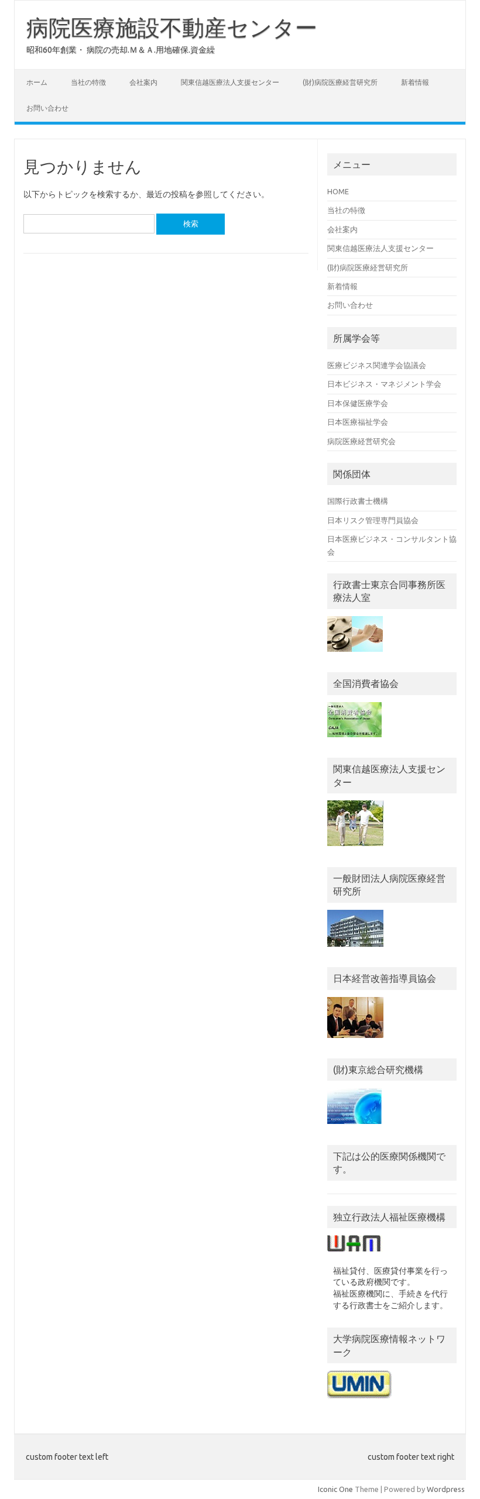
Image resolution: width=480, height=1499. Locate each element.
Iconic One (335, 1489)
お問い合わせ (47, 108)
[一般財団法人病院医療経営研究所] (355, 949)
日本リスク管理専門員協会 (373, 520)
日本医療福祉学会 (357, 422)
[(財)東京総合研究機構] (354, 1127)
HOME (338, 191)
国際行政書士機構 (357, 501)
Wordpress (446, 1489)
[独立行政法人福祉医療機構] (354, 1254)
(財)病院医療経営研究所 (340, 82)
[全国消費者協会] (354, 740)
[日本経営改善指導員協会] (355, 1041)
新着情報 (415, 82)
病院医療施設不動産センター (171, 27)
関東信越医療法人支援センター (230, 82)
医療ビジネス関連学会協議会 (376, 365)
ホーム (36, 82)
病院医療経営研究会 (361, 441)
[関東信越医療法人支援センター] (355, 849)
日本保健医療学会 (357, 403)
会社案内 (143, 82)
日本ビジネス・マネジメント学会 (384, 384)
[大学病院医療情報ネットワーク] (359, 1401)
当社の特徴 (88, 82)
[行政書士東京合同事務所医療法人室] (355, 654)
